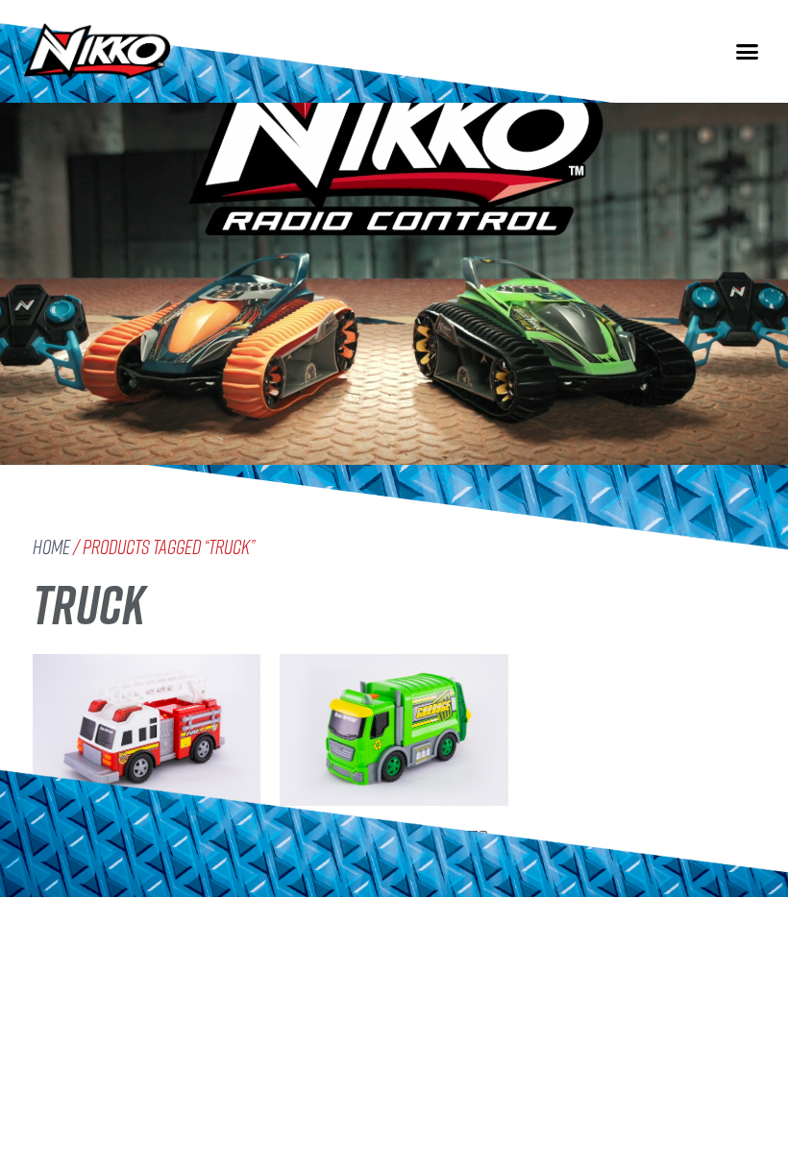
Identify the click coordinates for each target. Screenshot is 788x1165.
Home (51, 547)
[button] (747, 52)
